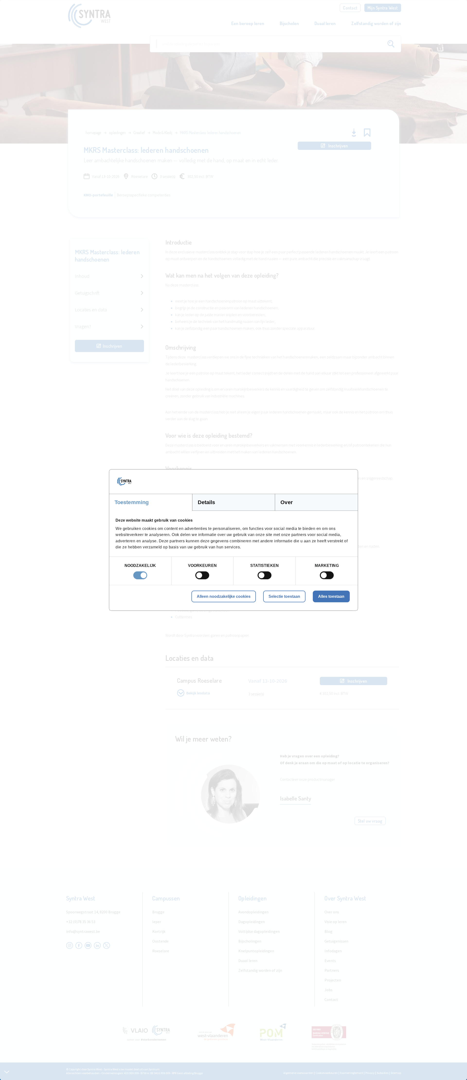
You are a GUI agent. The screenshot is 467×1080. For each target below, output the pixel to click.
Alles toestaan (331, 596)
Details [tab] (206, 502)
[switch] (202, 575)
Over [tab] (286, 502)
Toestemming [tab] (132, 502)
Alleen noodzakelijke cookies (224, 596)
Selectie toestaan (284, 596)
